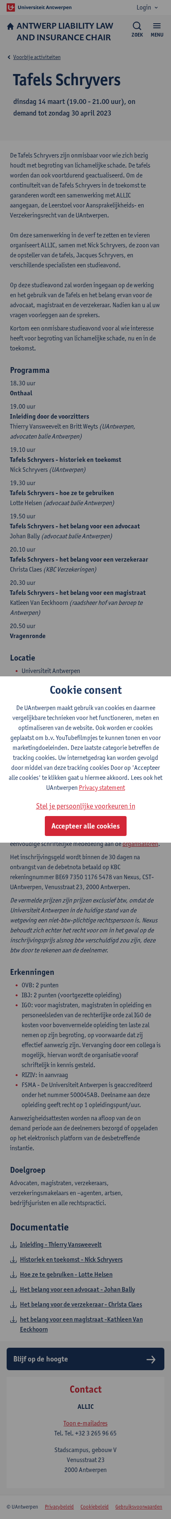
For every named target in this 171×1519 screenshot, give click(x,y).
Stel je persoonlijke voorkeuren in (85, 805)
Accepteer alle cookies (85, 826)
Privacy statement (102, 788)
